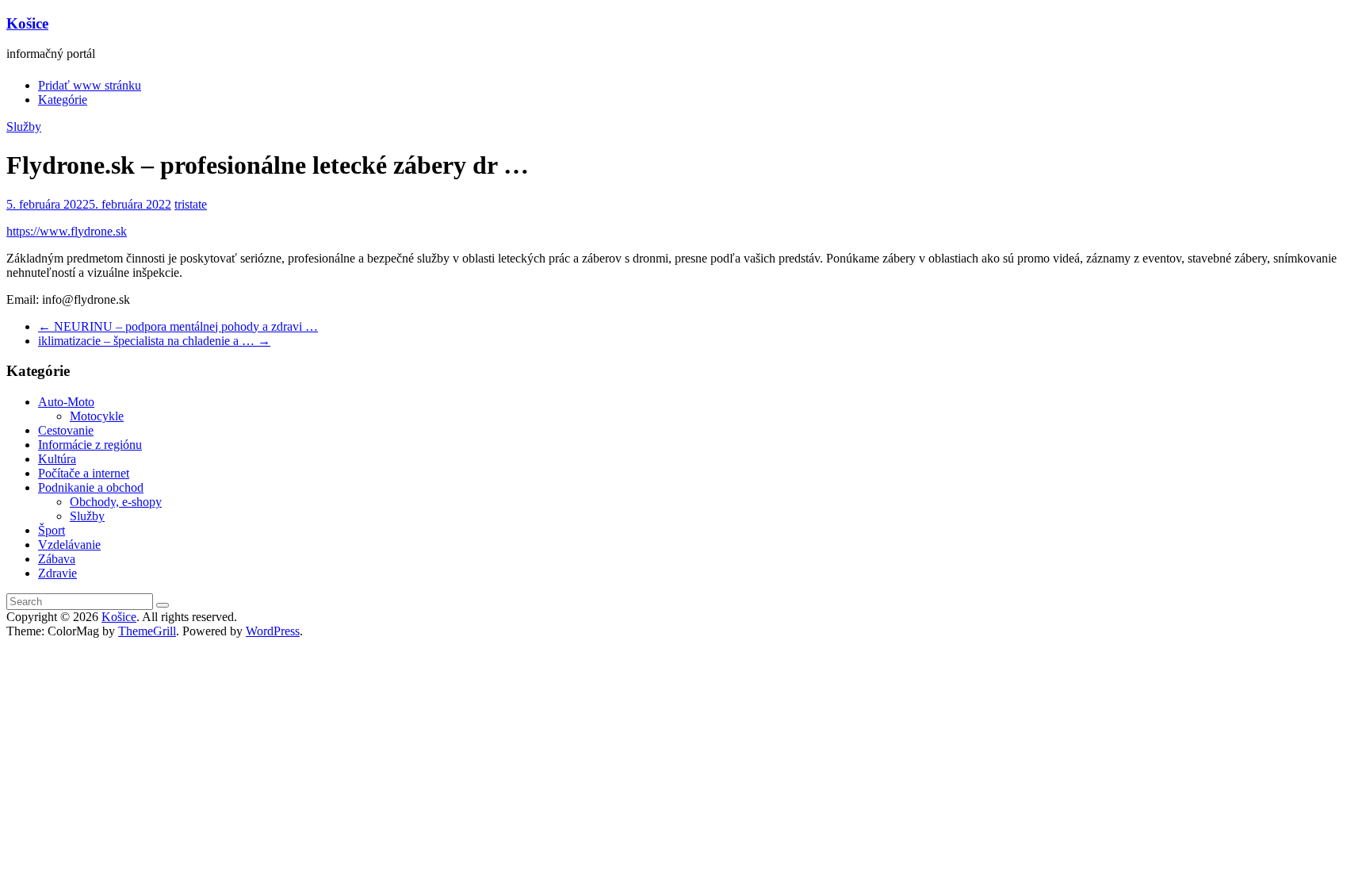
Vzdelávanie (69, 544)
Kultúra (57, 459)
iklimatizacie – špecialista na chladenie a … (154, 340)
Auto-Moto (66, 401)
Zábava (56, 559)
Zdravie (57, 573)
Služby (23, 126)
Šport (51, 530)
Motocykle (97, 416)
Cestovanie (66, 430)
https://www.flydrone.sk (66, 231)
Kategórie (62, 99)
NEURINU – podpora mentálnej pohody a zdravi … (178, 326)
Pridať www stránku (89, 85)
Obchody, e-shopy (116, 501)
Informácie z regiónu (90, 444)
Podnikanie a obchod (91, 487)
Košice (27, 23)
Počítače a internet (83, 473)
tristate (190, 204)
